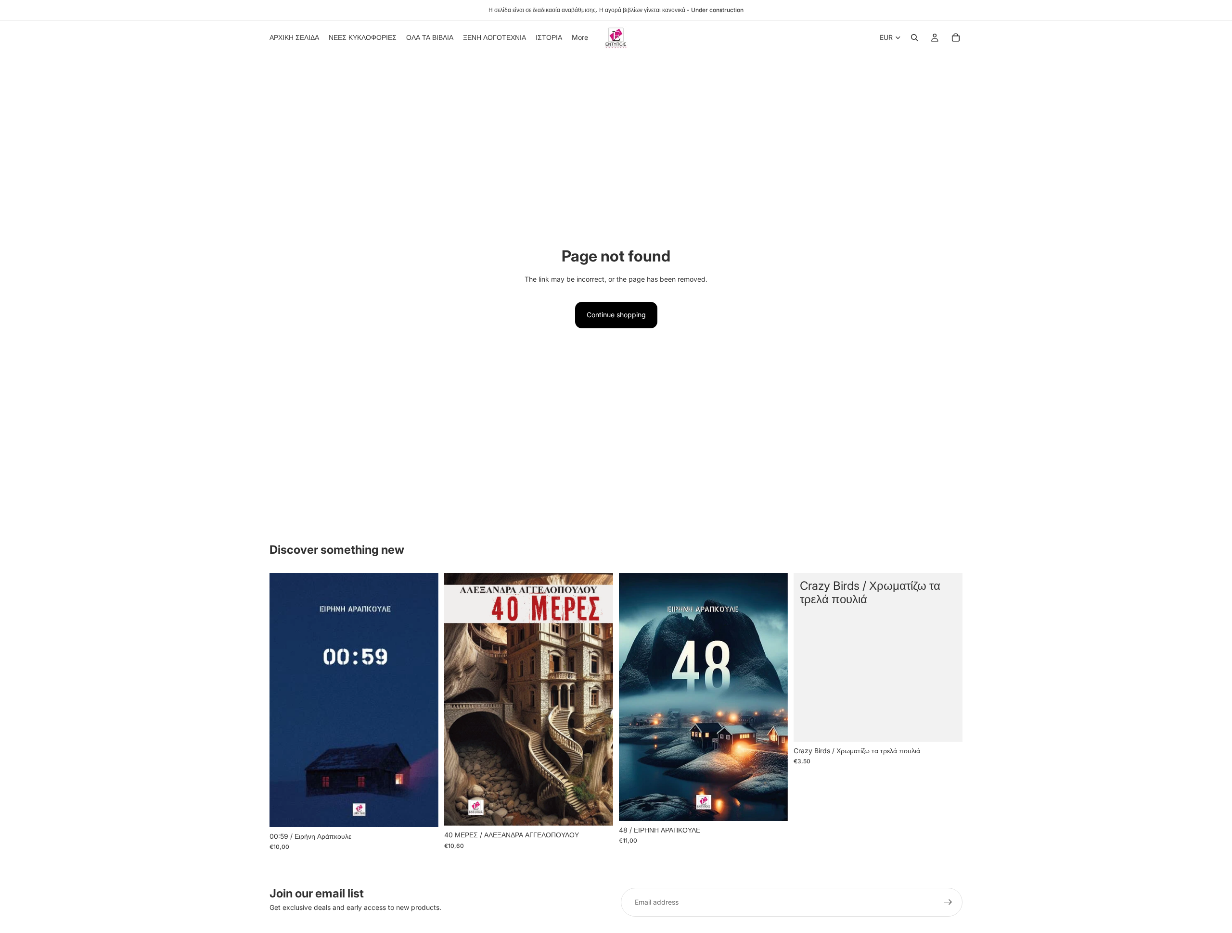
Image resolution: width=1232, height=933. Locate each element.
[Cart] (955, 37)
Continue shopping (616, 315)
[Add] (423, 812)
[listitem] (580, 37)
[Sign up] (948, 902)
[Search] (914, 37)
